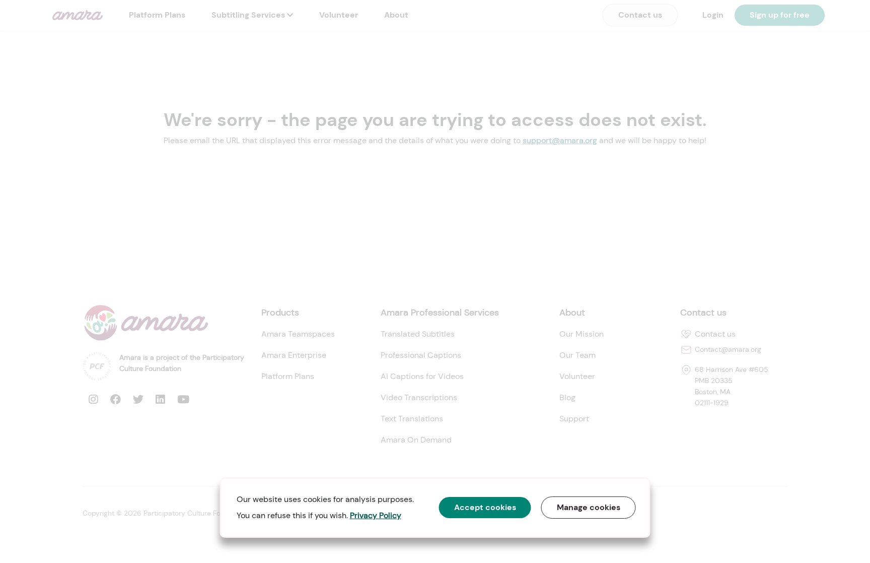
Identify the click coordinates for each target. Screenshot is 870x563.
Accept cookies (485, 507)
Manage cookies (588, 507)
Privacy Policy (375, 515)
